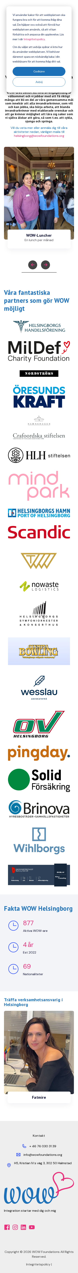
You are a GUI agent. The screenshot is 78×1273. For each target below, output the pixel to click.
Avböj (39, 82)
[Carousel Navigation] (39, 265)
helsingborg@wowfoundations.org (39, 136)
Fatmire (39, 1097)
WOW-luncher (39, 235)
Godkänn (39, 71)
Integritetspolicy (34, 39)
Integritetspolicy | (39, 1264)
